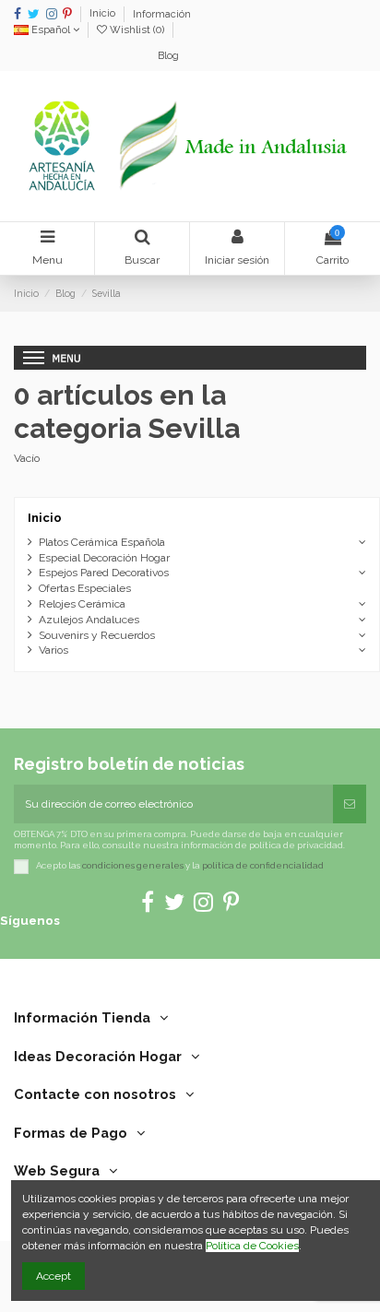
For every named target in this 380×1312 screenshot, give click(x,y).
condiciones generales (133, 865)
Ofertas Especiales (85, 588)
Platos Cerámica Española (102, 542)
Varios (53, 650)
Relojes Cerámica (82, 603)
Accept (53, 1276)
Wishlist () (137, 30)
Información (162, 14)
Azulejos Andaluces (89, 619)
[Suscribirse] (349, 804)
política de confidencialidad (263, 865)
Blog (168, 56)
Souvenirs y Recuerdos (97, 635)
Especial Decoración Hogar (104, 557)
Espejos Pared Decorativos (104, 572)
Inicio (103, 14)
